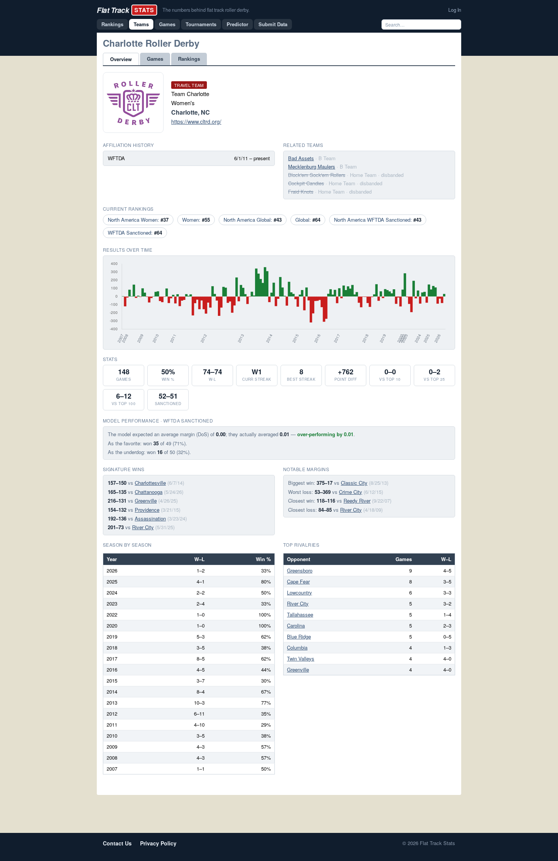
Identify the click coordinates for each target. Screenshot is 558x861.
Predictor (237, 24)
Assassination (150, 518)
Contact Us (117, 843)
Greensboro (299, 570)
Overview (121, 59)
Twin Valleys (300, 658)
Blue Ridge (299, 636)
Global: (307, 219)
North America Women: (138, 219)
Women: (196, 219)
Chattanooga (148, 491)
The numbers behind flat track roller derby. (205, 9)
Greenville (146, 500)
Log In (454, 9)
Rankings (112, 24)
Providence (147, 509)
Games (167, 24)
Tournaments (201, 24)
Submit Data (273, 24)
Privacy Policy (158, 843)
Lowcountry (299, 592)
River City (143, 527)
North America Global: (253, 219)
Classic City (354, 482)
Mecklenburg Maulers (311, 166)
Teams (141, 24)
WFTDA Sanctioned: (135, 232)
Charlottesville (150, 482)
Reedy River (357, 500)
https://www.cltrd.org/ (196, 121)
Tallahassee (300, 614)
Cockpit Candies (306, 183)
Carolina (296, 625)
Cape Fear (298, 581)
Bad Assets (301, 158)
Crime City (350, 491)
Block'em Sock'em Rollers (316, 174)
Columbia (297, 647)
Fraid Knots (301, 191)
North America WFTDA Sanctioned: (377, 219)
